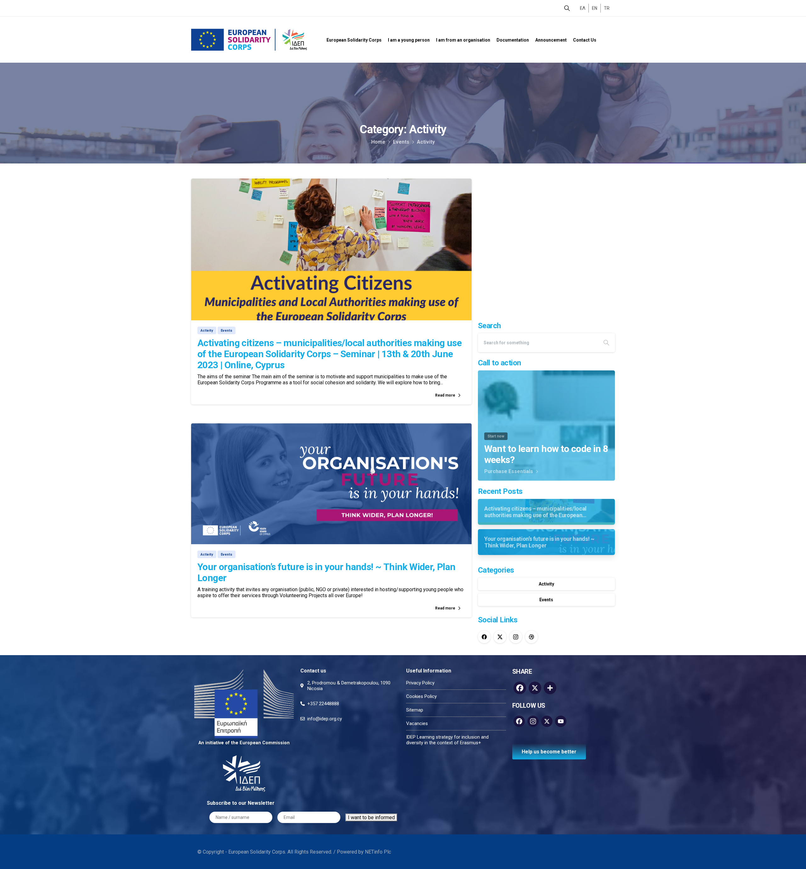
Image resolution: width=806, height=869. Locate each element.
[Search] (567, 8)
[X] (500, 637)
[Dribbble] (531, 637)
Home (378, 142)
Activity (426, 142)
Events (401, 142)
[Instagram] (515, 637)
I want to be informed (371, 817)
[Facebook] (484, 637)
